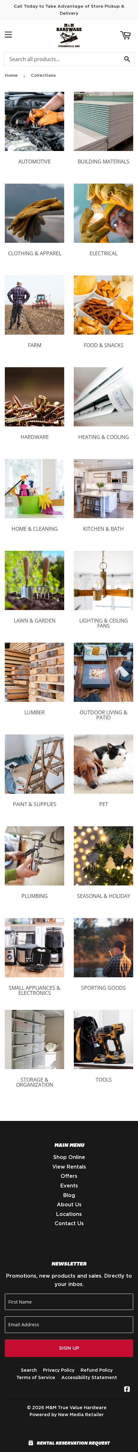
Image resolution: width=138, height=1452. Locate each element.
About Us (69, 1204)
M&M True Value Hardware (76, 1408)
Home (11, 76)
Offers (69, 1176)
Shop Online (69, 1157)
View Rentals (69, 1167)
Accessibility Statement (89, 1378)
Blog (69, 1195)
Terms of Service (35, 1378)
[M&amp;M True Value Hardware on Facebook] (127, 1389)
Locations (69, 1214)
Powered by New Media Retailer (67, 1415)
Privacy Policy (58, 1370)
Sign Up (69, 1348)
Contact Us (69, 1223)
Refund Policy (97, 1370)
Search (29, 1370)
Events (69, 1185)
